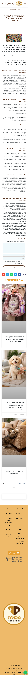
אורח (9, 4)
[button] (19, 274)
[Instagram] (14, 553)
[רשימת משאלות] (5, 4)
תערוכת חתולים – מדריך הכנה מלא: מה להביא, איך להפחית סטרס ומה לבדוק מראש (14, 339)
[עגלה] (2, 3)
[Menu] (25, 3)
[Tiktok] (10, 553)
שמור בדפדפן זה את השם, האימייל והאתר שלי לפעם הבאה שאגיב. (13, 262)
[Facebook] (18, 553)
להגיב (14, 267)
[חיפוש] (13, 4)
